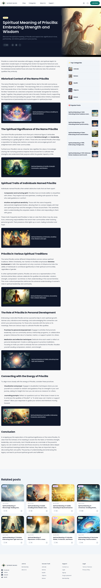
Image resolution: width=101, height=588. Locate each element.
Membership (25, 567)
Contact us (65, 567)
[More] (16, 45)
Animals (44, 567)
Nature (80, 518)
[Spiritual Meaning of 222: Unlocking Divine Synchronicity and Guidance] (95, 123)
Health (4, 486)
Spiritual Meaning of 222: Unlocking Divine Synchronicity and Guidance (78, 123)
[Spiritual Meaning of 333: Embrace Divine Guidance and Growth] (95, 154)
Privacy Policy (86, 570)
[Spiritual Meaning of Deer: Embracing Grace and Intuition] (95, 133)
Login (63, 570)
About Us (43, 3)
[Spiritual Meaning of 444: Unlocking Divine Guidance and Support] (95, 113)
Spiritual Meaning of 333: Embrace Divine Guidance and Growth (79, 154)
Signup (64, 572)
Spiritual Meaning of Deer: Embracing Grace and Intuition (78, 133)
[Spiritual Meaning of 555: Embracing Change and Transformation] (95, 144)
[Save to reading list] (12, 45)
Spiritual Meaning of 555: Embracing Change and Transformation (76, 144)
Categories (32, 3)
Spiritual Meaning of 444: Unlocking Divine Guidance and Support (78, 113)
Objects (55, 486)
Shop (24, 3)
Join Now (95, 3)
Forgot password (66, 575)
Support (51, 3)
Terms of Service (87, 567)
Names (5, 17)
